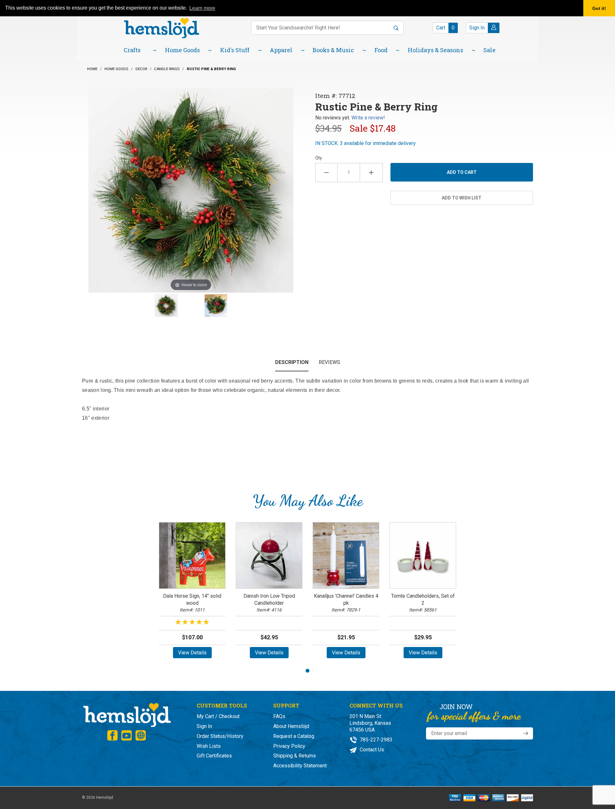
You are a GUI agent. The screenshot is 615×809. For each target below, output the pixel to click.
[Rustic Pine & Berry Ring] (166, 305)
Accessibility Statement (300, 766)
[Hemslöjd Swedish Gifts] (126, 714)
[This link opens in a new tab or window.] (112, 735)
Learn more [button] (202, 8)
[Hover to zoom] (190, 190)
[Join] (525, 733)
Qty (318, 157)
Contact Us (371, 750)
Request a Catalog (293, 736)
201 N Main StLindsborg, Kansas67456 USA (370, 723)
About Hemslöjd (291, 726)
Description (291, 362)
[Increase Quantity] (371, 172)
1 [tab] (307, 671)
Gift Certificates (214, 756)
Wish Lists (209, 746)
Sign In (204, 726)
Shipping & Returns (294, 756)
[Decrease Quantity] (326, 172)
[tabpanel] (192, 592)
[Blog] (140, 735)
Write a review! (368, 118)
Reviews (329, 362)
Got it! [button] (599, 8)
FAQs (279, 716)
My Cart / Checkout (218, 716)
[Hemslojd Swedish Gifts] (161, 27)
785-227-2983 (375, 740)
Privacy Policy (289, 746)
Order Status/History (220, 736)
